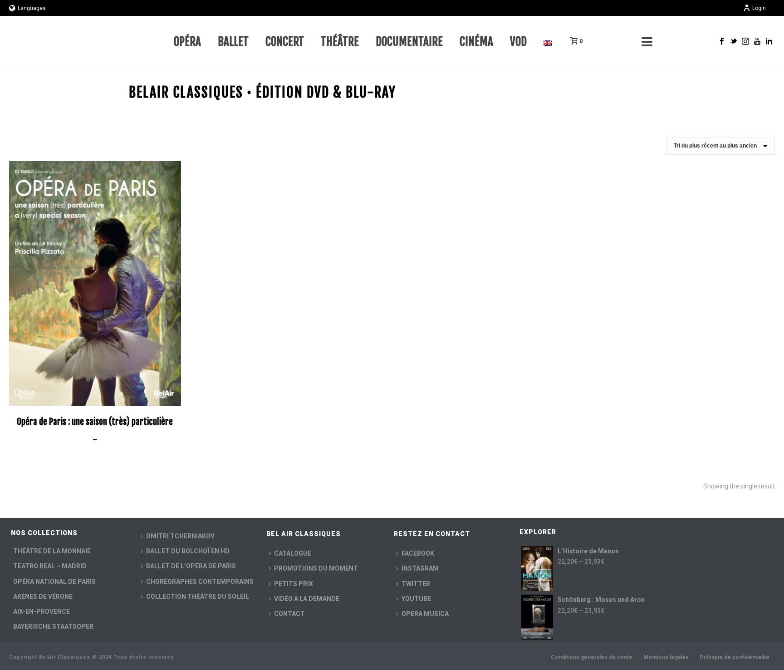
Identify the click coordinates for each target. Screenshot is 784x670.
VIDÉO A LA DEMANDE (306, 598)
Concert (284, 41)
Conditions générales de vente (591, 657)
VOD (518, 41)
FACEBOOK (418, 553)
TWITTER (416, 583)
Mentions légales (666, 657)
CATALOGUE (292, 553)
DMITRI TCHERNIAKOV (180, 536)
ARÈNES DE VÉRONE (43, 596)
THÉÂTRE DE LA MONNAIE (52, 551)
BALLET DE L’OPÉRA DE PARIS (191, 566)
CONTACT (289, 613)
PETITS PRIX (293, 583)
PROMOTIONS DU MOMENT (316, 568)
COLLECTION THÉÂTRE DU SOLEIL (197, 596)
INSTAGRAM (420, 568)
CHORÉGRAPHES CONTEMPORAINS (200, 581)
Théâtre (340, 41)
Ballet (233, 41)
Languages (32, 8)
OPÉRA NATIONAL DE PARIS (54, 581)
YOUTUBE (416, 598)
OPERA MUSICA (425, 613)
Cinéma (476, 41)
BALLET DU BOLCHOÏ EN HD (188, 551)
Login (759, 8)
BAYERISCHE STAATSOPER (53, 626)
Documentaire (409, 41)
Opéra (187, 41)
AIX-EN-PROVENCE (41, 611)
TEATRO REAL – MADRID (50, 566)
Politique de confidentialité (734, 657)
